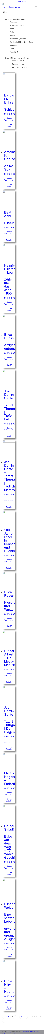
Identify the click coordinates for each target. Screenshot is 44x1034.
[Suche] (28, 7)
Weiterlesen (9, 500)
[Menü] (36, 7)
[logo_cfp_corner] (18, 7)
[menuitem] (22, 1)
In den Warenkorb (8, 119)
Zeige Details (9, 126)
